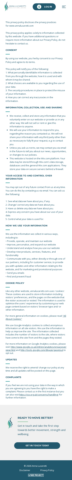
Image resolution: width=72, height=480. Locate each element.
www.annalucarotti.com (21, 25)
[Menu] (64, 6)
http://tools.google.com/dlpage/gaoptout (41, 350)
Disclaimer (24, 470)
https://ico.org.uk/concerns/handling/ (39, 394)
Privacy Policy (47, 470)
